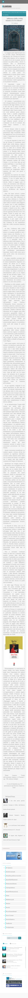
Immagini (14, 943)
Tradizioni (9, 923)
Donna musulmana (11, 883)
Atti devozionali (10, 872)
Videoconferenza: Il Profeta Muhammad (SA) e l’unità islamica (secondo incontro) (14, 948)
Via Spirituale (10, 927)
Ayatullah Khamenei (12, 879)
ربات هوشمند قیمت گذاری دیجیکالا (14, 995)
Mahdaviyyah (10, 899)
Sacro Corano (9, 915)
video (6, 943)
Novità (8, 907)
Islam (7, 895)
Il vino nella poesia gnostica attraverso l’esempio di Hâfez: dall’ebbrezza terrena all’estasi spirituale (14, 805)
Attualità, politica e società (13, 875)
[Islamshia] (12, 6)
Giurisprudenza (10, 887)
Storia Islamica (10, 919)
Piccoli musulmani (11, 911)
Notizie (8, 903)
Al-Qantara (9, 868)
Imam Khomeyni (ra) (12, 891)
